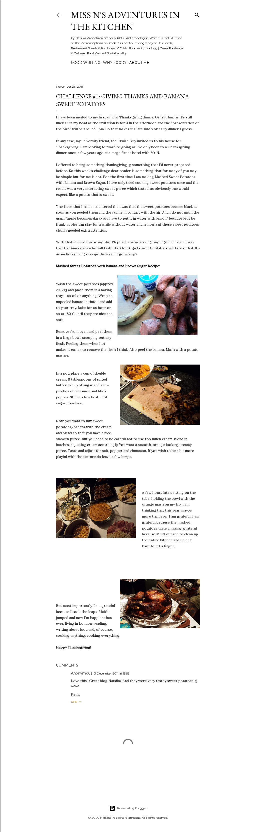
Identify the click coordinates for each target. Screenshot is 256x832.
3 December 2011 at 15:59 (112, 673)
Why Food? (114, 62)
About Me (139, 62)
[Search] (197, 14)
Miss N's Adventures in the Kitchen (125, 21)
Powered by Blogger (132, 808)
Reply (76, 702)
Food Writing (85, 62)
